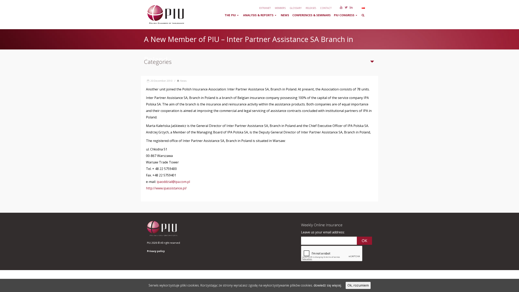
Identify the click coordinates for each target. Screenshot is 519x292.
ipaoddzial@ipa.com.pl (173, 181)
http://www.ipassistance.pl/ (166, 188)
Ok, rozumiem (358, 285)
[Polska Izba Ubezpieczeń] (163, 14)
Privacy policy (156, 251)
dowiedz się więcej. (328, 285)
